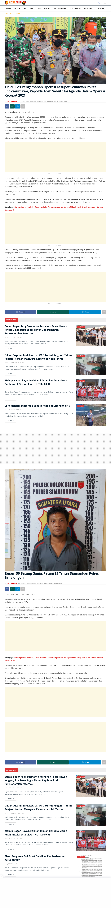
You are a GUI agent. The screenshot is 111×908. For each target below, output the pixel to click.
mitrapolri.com (12, 101)
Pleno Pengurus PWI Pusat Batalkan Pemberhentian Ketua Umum (35, 858)
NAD (31, 8)
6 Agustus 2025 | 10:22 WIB (14, 410)
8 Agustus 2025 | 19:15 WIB (14, 388)
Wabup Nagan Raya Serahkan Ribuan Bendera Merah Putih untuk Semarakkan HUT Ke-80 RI (36, 383)
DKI (25, 8)
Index (11, 13)
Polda (53, 101)
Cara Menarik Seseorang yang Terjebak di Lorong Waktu (37, 406)
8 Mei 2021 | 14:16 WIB (28, 101)
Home (6, 13)
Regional (64, 101)
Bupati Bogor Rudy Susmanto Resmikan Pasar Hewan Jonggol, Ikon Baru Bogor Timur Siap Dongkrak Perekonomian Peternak (36, 330)
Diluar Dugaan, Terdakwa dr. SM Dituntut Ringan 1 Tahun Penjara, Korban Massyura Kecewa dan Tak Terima (38, 357)
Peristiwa (100, 8)
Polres (58, 101)
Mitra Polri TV (60, 8)
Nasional (88, 8)
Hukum (17, 466)
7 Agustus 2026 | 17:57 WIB (14, 337)
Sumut (17, 8)
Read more (10, 348)
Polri (8, 8)
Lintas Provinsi (43, 8)
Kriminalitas (75, 8)
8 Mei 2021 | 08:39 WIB (28, 583)
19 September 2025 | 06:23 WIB (15, 362)
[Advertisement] (55, 157)
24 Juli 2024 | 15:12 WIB (12, 864)
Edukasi (17, 13)
